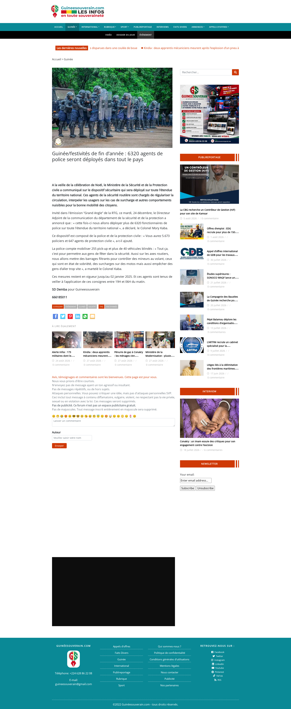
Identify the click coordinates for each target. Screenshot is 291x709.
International (90, 27)
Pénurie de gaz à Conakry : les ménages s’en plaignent (128, 355)
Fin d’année (111, 306)
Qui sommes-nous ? (169, 646)
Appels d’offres (218, 27)
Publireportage (143, 27)
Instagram (219, 660)
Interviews (163, 27)
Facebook (219, 652)
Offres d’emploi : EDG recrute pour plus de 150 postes (221, 232)
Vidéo (108, 35)
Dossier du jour (126, 35)
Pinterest (219, 671)
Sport (124, 27)
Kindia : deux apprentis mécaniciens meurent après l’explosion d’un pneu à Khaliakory (182, 48)
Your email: (187, 474)
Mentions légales (169, 665)
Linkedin (219, 664)
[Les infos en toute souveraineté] (77, 11)
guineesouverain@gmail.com (73, 684)
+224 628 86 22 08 (81, 673)
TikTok (219, 675)
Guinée (71, 27)
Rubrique (109, 27)
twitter (219, 656)
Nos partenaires (169, 685)
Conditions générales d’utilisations (169, 659)
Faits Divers (180, 27)
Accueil (58, 27)
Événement (146, 35)
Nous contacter (169, 672)
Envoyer (59, 445)
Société (92, 306)
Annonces (197, 27)
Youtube (219, 667)
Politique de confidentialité (169, 652)
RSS (219, 679)
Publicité (169, 678)
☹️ (70, 416)
